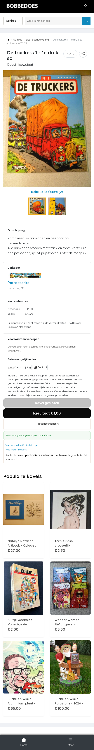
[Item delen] (83, 54)
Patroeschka (19, 283)
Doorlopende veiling (37, 39)
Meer (71, 744)
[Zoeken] (86, 21)
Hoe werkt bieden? (16, 449)
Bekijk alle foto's (47, 192)
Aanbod (17, 39)
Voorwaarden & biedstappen (22, 445)
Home (23, 744)
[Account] (85, 6)
